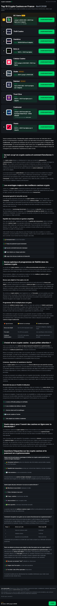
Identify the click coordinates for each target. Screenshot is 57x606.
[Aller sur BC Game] (9, 20)
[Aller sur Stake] (9, 73)
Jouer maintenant (46, 19)
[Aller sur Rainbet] (9, 85)
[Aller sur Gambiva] (9, 41)
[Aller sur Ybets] (9, 127)
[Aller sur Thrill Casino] (9, 31)
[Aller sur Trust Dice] (9, 98)
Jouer (52, 603)
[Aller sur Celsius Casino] (9, 62)
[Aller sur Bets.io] (9, 51)
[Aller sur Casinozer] (9, 112)
